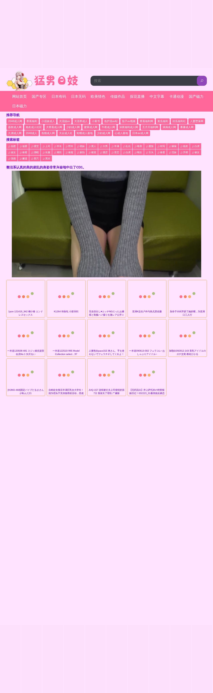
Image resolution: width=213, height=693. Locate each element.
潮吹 (59, 152)
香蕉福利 (31, 121)
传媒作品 (117, 96)
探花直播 (137, 96)
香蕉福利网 (146, 121)
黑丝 (47, 158)
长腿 (47, 152)
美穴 (36, 158)
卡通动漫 (176, 96)
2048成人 (31, 133)
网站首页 (19, 96)
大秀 (105, 146)
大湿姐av (64, 121)
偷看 (24, 152)
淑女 (13, 152)
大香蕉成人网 (54, 127)
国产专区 (39, 96)
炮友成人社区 (34, 127)
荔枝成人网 (14, 127)
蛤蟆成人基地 (85, 133)
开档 (185, 152)
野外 (70, 146)
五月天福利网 (150, 127)
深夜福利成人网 (128, 127)
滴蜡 (36, 152)
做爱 (24, 146)
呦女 (139, 152)
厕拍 (82, 152)
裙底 (93, 152)
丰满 (116, 146)
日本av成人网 (140, 133)
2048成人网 (15, 121)
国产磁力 (196, 96)
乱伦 (128, 146)
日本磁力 (19, 106)
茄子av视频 (128, 121)
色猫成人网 (48, 133)
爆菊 (174, 146)
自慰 (13, 146)
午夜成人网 (108, 127)
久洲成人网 (14, 133)
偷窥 (70, 152)
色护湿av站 (111, 121)
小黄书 (96, 121)
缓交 (36, 146)
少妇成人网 (73, 127)
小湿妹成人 (48, 121)
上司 (47, 146)
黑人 (93, 146)
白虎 (197, 146)
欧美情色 (98, 96)
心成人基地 (121, 133)
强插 (13, 158)
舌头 (151, 152)
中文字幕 (157, 96)
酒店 (105, 152)
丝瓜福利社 (179, 121)
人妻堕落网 (196, 121)
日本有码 (58, 96)
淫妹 (174, 152)
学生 (59, 146)
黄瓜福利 (162, 121)
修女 (197, 152)
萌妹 (82, 146)
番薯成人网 (187, 127)
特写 (162, 146)
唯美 (139, 146)
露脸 (151, 146)
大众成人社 (65, 133)
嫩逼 (24, 158)
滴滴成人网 (169, 127)
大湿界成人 (81, 121)
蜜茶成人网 (90, 127)
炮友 (185, 146)
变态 (116, 152)
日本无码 (78, 96)
